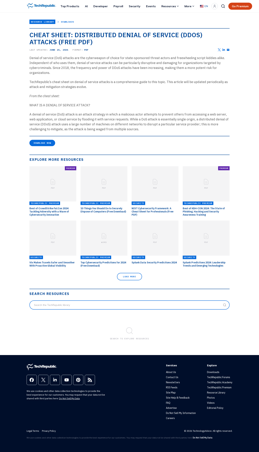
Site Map (171, 392)
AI (86, 6)
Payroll (118, 6)
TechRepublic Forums (218, 377)
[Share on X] (219, 49)
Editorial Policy (215, 408)
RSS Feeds (171, 387)
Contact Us (172, 377)
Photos (211, 397)
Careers (170, 418)
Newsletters (173, 382)
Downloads (67, 21)
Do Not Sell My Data (69, 398)
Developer (100, 6)
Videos (211, 402)
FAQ (168, 402)
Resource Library (42, 21)
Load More (129, 276)
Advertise (171, 408)
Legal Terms (33, 430)
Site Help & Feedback (178, 397)
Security (134, 6)
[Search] (223, 6)
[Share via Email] (228, 49)
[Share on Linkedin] (223, 49)
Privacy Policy (49, 430)
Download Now (42, 143)
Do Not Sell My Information (181, 413)
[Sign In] (214, 6)
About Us (171, 372)
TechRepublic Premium (219, 387)
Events (151, 6)
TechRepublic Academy (219, 382)
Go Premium (240, 6)
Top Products (69, 6)
